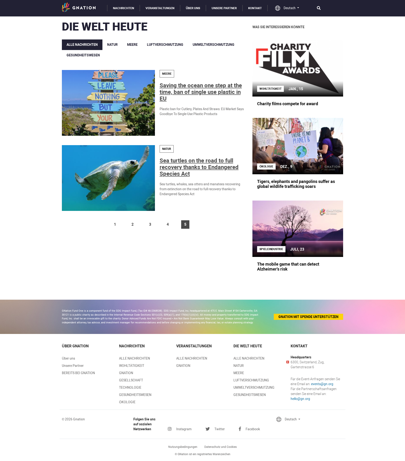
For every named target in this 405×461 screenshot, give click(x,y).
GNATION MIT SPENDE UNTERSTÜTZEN (308, 317)
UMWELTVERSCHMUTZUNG (213, 44)
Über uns (193, 8)
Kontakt (255, 8)
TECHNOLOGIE (130, 387)
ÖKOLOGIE (127, 402)
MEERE (132, 44)
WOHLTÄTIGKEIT (131, 366)
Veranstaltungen (160, 8)
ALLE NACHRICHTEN (82, 44)
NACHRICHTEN (123, 8)
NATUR (112, 44)
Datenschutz (220, 447)
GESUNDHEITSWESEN (83, 55)
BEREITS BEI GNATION (78, 373)
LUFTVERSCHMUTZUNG (165, 44)
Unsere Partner (224, 8)
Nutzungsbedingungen (182, 447)
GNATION (126, 373)
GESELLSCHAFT (131, 380)
